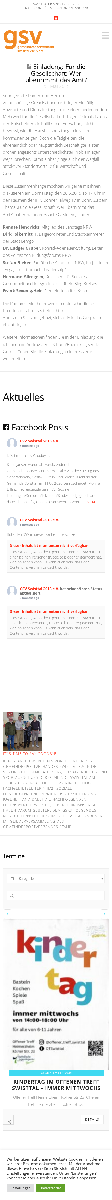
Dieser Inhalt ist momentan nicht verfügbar (49, 545)
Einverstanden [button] (50, 1188)
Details (92, 1119)
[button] (105, 35)
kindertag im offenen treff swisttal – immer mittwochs (56, 1084)
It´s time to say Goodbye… (31, 753)
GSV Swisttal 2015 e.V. (39, 440)
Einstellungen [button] (20, 1188)
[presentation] (7, 914)
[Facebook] (56, 18)
